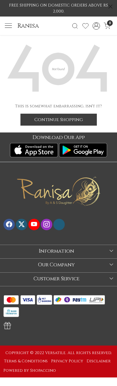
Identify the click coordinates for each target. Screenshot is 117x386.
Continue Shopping (58, 120)
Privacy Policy (67, 361)
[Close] (110, 6)
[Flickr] (59, 224)
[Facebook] (9, 224)
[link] (75, 26)
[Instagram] (46, 224)
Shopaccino (43, 370)
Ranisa (28, 26)
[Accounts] (96, 26)
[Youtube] (34, 224)
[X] (21, 224)
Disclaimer (99, 361)
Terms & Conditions (26, 361)
